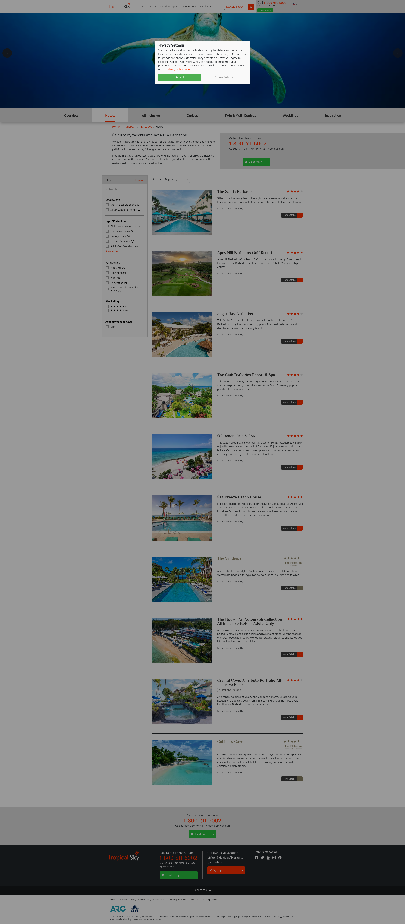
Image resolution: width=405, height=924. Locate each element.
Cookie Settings (224, 77)
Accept (179, 77)
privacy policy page (178, 69)
